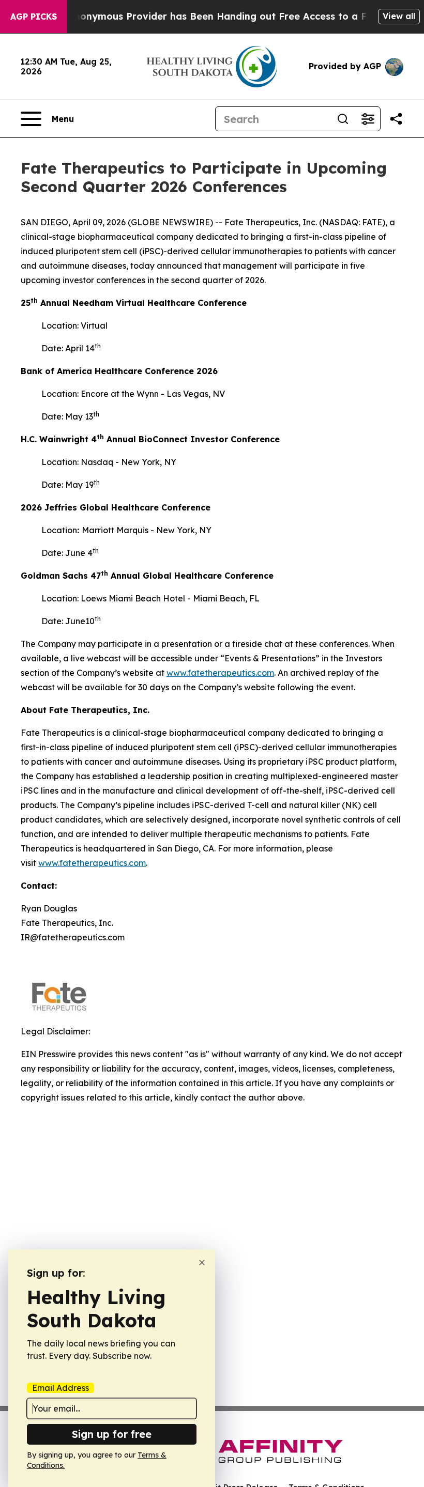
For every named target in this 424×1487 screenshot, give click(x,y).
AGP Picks (33, 16)
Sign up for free (112, 1434)
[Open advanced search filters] (367, 119)
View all (399, 16)
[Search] (342, 119)
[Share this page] (396, 119)
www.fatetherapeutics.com (220, 673)
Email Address (60, 1388)
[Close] (202, 1262)
